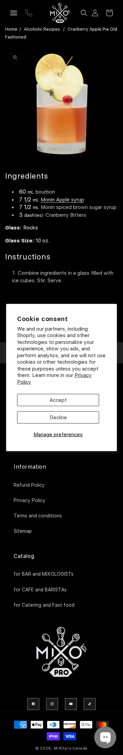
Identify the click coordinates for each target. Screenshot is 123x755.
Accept (58, 400)
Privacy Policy (29, 500)
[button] (13, 12)
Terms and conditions (38, 515)
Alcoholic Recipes (42, 29)
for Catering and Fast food (44, 605)
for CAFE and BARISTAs (40, 589)
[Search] (84, 12)
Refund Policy (29, 485)
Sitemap (23, 531)
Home (11, 29)
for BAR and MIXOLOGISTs (43, 574)
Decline (58, 417)
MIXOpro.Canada (70, 748)
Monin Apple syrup (62, 200)
